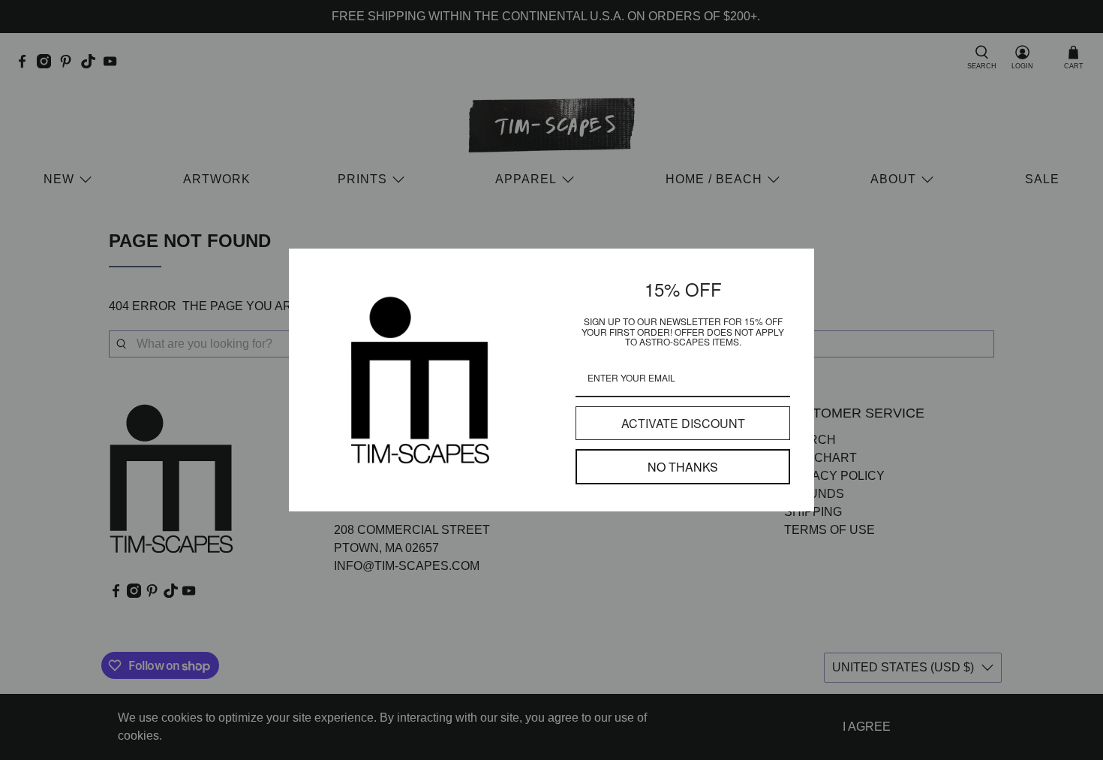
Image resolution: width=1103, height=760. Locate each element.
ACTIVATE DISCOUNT (683, 423)
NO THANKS (683, 466)
